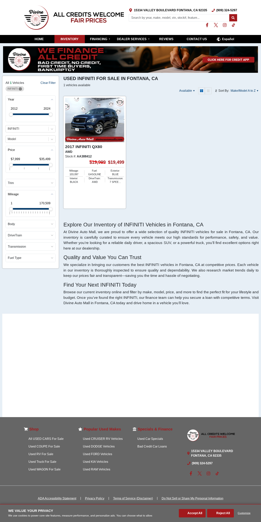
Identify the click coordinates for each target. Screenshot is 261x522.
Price (11, 150)
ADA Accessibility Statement (57, 498)
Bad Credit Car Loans (152, 446)
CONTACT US (197, 39)
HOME (39, 39)
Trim (11, 183)
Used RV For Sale (40, 454)
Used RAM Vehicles (96, 469)
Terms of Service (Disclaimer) (133, 498)
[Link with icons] (208, 25)
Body (11, 224)
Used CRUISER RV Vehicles (103, 438)
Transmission (17, 246)
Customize (244, 513)
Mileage (13, 194)
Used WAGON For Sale (44, 469)
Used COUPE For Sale (44, 446)
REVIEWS (166, 39)
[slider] (11, 114)
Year (11, 99)
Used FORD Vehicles (97, 454)
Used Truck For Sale (42, 461)
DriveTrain (15, 235)
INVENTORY (70, 39)
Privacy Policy (94, 498)
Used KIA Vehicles (95, 461)
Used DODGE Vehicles (99, 446)
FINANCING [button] (100, 39)
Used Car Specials (150, 438)
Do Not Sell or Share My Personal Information (192, 498)
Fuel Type (14, 258)
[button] (233, 17)
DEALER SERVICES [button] (133, 39)
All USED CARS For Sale (46, 438)
